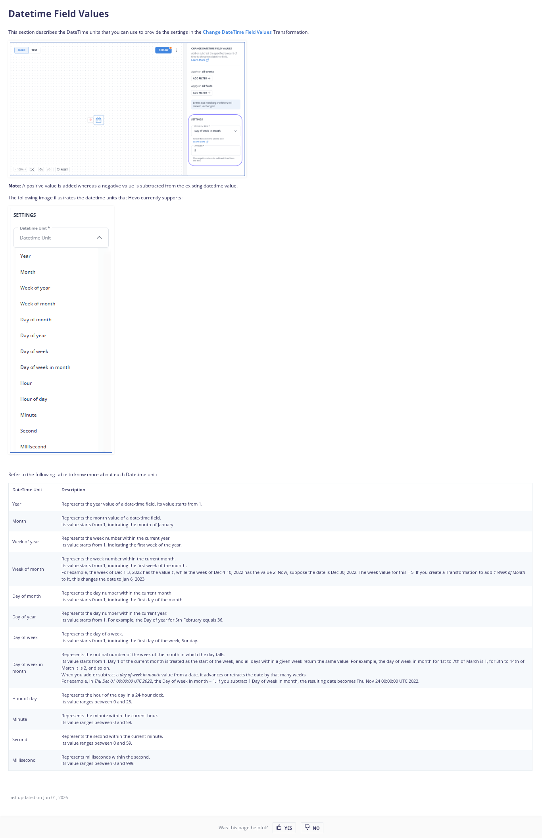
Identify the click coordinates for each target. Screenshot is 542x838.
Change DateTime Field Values (237, 32)
